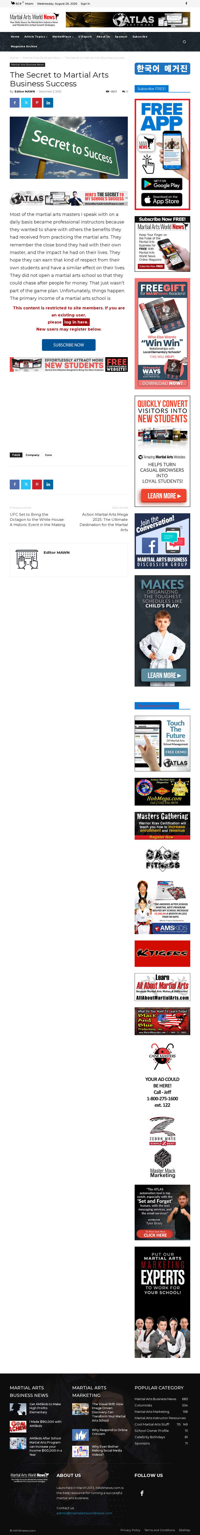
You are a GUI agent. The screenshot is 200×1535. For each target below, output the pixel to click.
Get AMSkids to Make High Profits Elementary (45, 1408)
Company (33, 455)
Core (48, 455)
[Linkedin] (48, 103)
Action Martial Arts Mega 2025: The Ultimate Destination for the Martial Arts (104, 522)
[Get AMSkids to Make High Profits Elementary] (18, 1409)
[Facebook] (186, 4)
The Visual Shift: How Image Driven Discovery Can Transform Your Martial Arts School (109, 1412)
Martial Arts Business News (41, 58)
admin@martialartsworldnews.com (84, 1513)
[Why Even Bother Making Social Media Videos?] (80, 1451)
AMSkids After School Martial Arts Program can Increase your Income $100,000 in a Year (46, 1446)
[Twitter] (26, 103)
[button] (184, 41)
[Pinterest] (37, 103)
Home (14, 58)
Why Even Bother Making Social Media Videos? (107, 1451)
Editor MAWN (25, 91)
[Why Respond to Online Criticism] (80, 1435)
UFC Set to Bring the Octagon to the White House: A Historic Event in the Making (37, 519)
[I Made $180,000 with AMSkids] (18, 1427)
